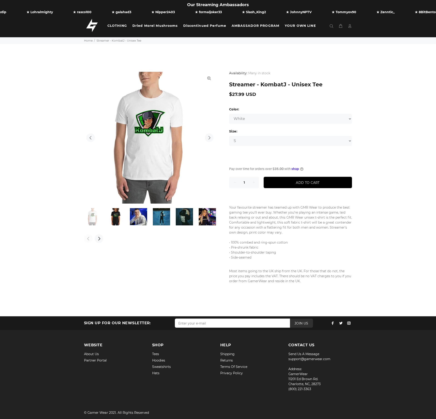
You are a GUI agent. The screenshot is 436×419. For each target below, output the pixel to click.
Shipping (227, 354)
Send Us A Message (303, 354)
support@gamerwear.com (309, 359)
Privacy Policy (231, 373)
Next (209, 137)
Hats (155, 373)
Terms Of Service (233, 367)
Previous (90, 137)
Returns (226, 360)
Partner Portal (95, 360)
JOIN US (301, 323)
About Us (91, 354)
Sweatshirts (161, 367)
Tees (155, 354)
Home (88, 40)
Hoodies (158, 360)
